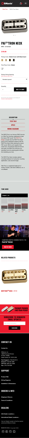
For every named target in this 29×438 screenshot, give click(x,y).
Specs (13, 125)
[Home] (6, 3)
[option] (14, 26)
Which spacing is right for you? (7, 76)
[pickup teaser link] (14, 276)
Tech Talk (13, 121)
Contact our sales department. (6, 98)
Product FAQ (4, 377)
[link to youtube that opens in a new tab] (3, 431)
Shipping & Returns (6, 397)
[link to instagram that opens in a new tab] (10, 431)
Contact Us (4, 348)
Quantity (3, 86)
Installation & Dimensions (8, 383)
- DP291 (9, 291)
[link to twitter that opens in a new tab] (14, 431)
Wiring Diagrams (13, 129)
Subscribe (14, 328)
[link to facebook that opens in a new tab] (7, 431)
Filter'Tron (5, 9)
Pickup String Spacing (7, 74)
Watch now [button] (8, 247)
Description (13, 117)
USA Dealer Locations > (8, 414)
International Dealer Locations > (10, 417)
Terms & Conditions (6, 400)
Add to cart (20, 89)
